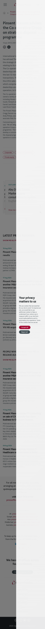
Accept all (24, 327)
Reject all (24, 332)
